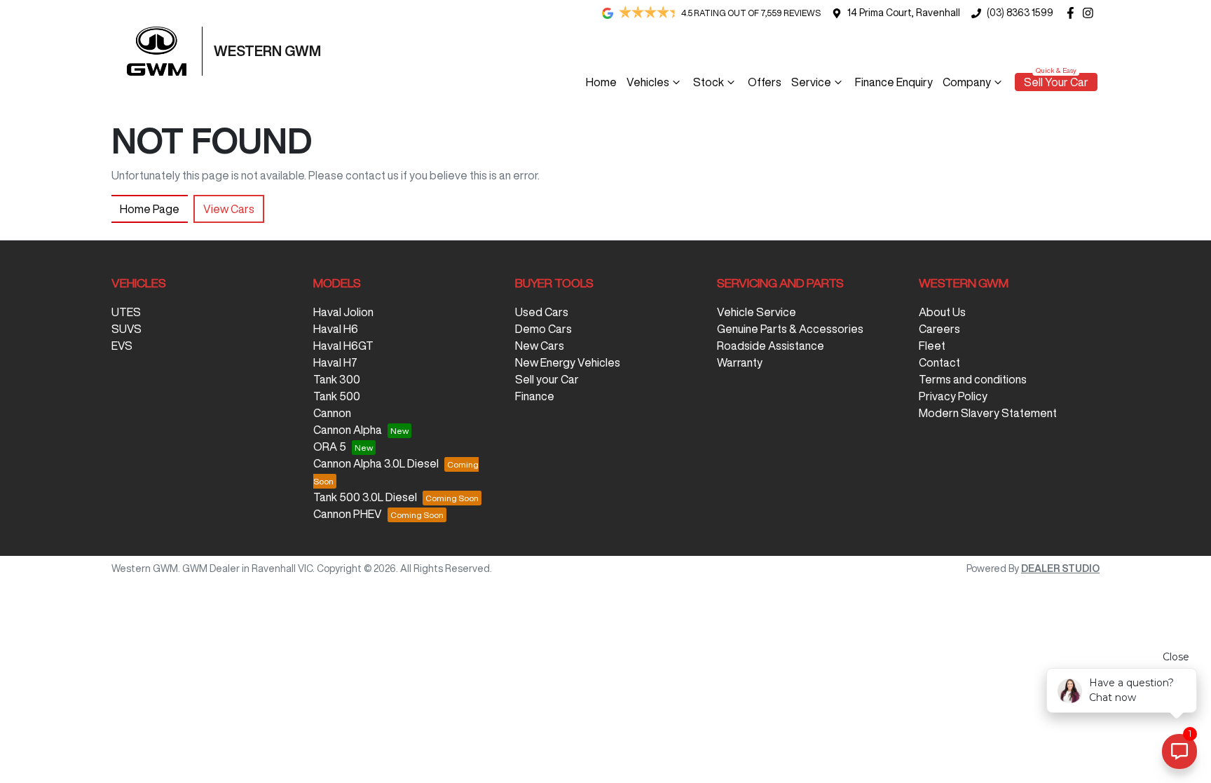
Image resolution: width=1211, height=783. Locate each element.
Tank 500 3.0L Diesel (365, 497)
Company (967, 82)
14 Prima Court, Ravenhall (903, 13)
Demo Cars (543, 328)
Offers (764, 82)
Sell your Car (547, 379)
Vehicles (648, 82)
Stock (708, 82)
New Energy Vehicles (567, 362)
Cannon (332, 412)
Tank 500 (336, 396)
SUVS (126, 328)
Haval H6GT (343, 345)
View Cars (228, 209)
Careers (939, 328)
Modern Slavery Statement (988, 412)
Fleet (932, 345)
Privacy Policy (953, 396)
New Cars (539, 345)
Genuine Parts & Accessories (790, 328)
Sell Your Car (1056, 82)
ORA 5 (329, 446)
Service (811, 82)
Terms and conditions (973, 379)
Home (601, 82)
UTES (126, 312)
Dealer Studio (1060, 568)
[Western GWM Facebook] (1073, 13)
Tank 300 (336, 379)
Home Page (149, 209)
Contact (939, 362)
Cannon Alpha (347, 429)
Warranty (739, 362)
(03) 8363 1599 (1020, 13)
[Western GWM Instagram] (1091, 13)
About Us (942, 312)
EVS (121, 345)
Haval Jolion (343, 312)
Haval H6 (335, 328)
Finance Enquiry (894, 82)
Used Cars (541, 312)
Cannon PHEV (347, 513)
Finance (534, 396)
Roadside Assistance (770, 345)
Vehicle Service (756, 312)
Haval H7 (335, 362)
